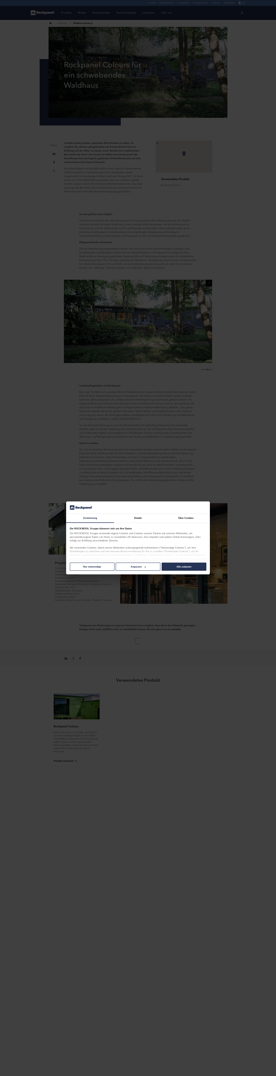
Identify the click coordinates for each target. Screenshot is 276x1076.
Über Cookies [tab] (186, 518)
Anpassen (136, 566)
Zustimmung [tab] (90, 518)
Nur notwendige (92, 566)
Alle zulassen (183, 566)
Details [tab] (138, 518)
